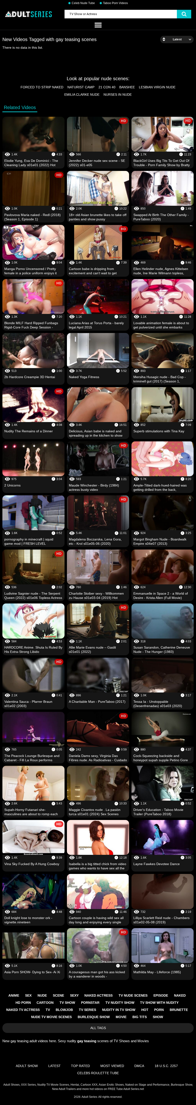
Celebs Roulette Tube (98, 1073)
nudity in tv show (118, 1010)
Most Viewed (112, 1066)
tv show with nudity (159, 1003)
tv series (87, 1010)
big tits (139, 1017)
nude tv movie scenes (51, 1017)
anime (13, 995)
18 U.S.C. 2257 (166, 1066)
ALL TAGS (98, 1028)
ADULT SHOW (27, 1066)
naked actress (98, 995)
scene (58, 995)
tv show (67, 1003)
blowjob (64, 1010)
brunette (179, 1010)
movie (121, 1017)
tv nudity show (119, 1003)
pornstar (90, 1003)
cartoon (45, 1003)
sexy (74, 995)
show (158, 1017)
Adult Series (89, 1097)
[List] (98, 25)
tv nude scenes (133, 995)
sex (28, 995)
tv (48, 1010)
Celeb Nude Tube (83, 3)
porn (159, 1010)
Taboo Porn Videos (115, 3)
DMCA (139, 1066)
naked (180, 995)
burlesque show (94, 1017)
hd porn (23, 1003)
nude (42, 995)
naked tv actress (23, 1010)
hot (144, 1010)
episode (160, 995)
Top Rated (80, 1066)
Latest (54, 1066)
